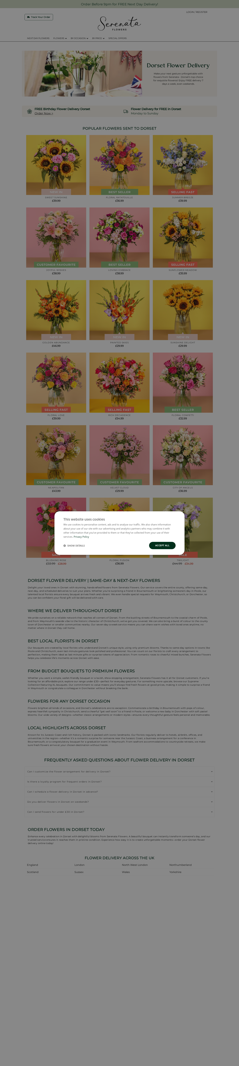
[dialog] (119, 533)
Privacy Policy (81, 536)
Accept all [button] (162, 545)
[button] (74, 545)
